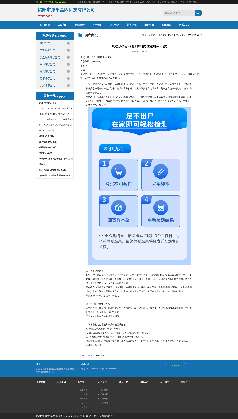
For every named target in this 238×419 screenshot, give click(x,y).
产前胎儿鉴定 (47, 50)
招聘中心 (144, 382)
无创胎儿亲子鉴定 (50, 57)
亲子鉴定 (45, 43)
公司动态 (114, 24)
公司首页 (45, 24)
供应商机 (62, 24)
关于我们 (97, 24)
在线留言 (166, 24)
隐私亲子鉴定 (47, 78)
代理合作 (104, 399)
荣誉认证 (123, 382)
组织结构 (83, 394)
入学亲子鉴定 (47, 85)
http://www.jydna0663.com (92, 355)
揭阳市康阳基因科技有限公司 (89, 416)
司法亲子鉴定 (47, 64)
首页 (144, 35)
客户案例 (104, 390)
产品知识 (104, 394)
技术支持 (83, 407)
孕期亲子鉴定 (47, 71)
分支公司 (83, 399)
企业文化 (83, 390)
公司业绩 (104, 403)
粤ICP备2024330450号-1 (66, 416)
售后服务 (83, 403)
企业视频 (80, 24)
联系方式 (184, 24)
